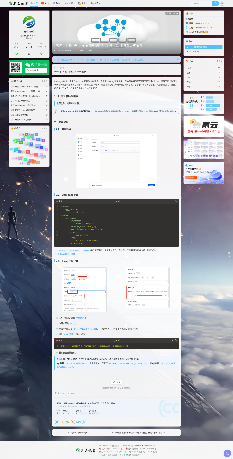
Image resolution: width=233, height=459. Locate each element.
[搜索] (215, 3)
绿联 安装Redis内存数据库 (22, 119)
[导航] (17, 53)
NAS (176, 13)
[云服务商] (106, 454)
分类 (47, 3)
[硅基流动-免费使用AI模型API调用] (204, 149)
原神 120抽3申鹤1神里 (20, 100)
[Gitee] (41, 53)
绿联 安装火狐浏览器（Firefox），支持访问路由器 (26, 96)
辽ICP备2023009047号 (112, 448)
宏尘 (58, 413)
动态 (58, 3)
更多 (43, 81)
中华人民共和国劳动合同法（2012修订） (26, 105)
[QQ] (57, 422)
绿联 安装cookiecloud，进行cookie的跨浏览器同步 (26, 91)
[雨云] (204, 126)
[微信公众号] (29, 67)
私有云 (169, 13)
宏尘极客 (116, 445)
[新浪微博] (73, 422)
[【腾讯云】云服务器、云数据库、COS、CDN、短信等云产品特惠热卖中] (204, 172)
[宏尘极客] (19, 3)
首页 (36, 3)
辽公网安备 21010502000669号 (143, 448)
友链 (70, 3)
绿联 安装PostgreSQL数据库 (23, 110)
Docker (61, 393)
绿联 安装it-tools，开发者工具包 (24, 86)
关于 (96, 3)
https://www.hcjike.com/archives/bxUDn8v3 (73, 406)
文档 (83, 3)
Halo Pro (138, 445)
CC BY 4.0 (95, 413)
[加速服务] (127, 454)
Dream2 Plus (149, 445)
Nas (72, 393)
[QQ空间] (62, 422)
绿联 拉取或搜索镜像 (19, 115)
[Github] (29, 53)
